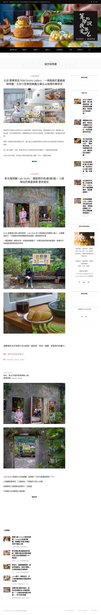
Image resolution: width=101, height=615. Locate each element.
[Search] (88, 50)
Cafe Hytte (7, 373)
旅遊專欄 (59, 50)
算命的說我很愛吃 (15, 354)
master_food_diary (16, 359)
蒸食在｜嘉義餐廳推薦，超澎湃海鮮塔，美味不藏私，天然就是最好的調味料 (21, 567)
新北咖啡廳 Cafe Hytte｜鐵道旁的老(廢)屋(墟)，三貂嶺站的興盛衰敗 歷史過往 (34, 180)
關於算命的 (13, 50)
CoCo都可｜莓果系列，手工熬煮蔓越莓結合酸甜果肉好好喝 (21, 578)
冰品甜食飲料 (35, 76)
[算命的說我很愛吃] (50, 26)
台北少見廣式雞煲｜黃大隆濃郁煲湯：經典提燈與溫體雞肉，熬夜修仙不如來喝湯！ (87, 106)
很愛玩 (36, 50)
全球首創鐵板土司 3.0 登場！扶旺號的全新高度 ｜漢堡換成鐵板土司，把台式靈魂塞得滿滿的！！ (88, 206)
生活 (70, 50)
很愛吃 (24, 50)
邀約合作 (80, 50)
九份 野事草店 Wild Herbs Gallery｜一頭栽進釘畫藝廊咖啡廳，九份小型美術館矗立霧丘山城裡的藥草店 (34, 82)
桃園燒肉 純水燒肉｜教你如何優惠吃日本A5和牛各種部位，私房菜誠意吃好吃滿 (29, 2)
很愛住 (47, 50)
